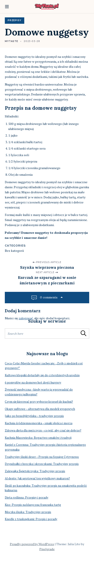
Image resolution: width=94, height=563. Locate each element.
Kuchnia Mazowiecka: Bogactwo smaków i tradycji (38, 438)
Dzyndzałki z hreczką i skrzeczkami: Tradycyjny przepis (42, 464)
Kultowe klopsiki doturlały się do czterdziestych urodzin (42, 375)
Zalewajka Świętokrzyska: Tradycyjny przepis (35, 471)
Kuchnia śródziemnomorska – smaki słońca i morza (38, 423)
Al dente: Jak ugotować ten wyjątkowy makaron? (37, 478)
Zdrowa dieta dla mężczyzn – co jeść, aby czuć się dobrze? (43, 430)
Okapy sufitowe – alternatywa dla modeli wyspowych (40, 409)
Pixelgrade (47, 549)
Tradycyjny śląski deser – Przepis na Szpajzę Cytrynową (42, 457)
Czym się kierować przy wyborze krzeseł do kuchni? (39, 402)
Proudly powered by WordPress (32, 544)
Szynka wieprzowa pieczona (47, 267)
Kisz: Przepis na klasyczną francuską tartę (33, 505)
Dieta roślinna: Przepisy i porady (26, 497)
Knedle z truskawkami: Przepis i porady (31, 519)
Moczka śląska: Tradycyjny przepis (28, 512)
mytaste (11, 41)
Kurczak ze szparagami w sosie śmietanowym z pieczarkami (47, 280)
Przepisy (14, 20)
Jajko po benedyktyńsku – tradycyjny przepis (34, 416)
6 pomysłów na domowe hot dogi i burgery (33, 382)
